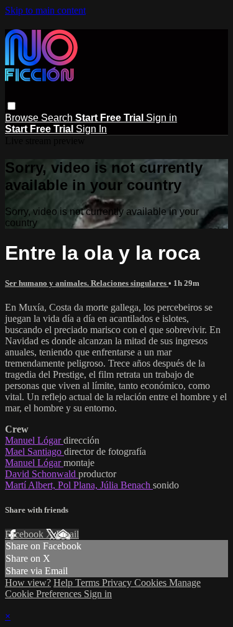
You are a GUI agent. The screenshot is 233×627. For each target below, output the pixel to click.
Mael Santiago (34, 451)
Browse (23, 117)
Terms (88, 582)
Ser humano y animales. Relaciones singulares (86, 283)
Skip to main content (45, 10)
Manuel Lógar (34, 440)
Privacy (118, 582)
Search (58, 117)
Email (67, 534)
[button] (11, 106)
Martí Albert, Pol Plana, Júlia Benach (79, 485)
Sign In (91, 129)
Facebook (25, 534)
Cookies (151, 582)
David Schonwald (41, 474)
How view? (28, 582)
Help (64, 582)
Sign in (161, 117)
